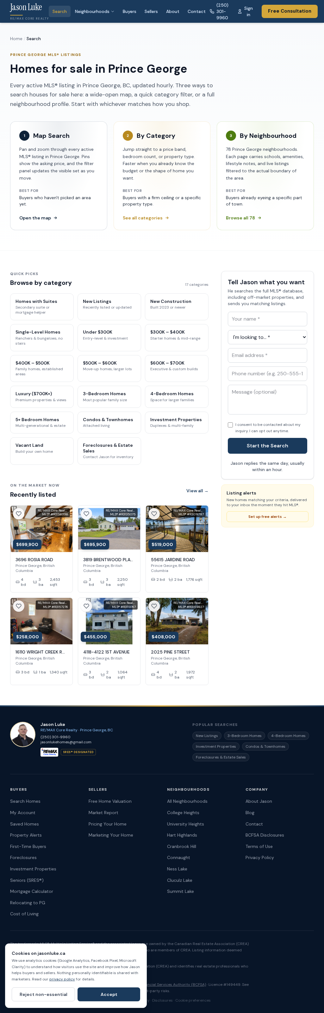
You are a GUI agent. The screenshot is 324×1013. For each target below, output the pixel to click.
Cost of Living (24, 914)
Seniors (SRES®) (27, 880)
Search (60, 11)
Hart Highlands (182, 835)
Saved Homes (24, 824)
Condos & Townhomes (265, 746)
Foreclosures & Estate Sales (221, 757)
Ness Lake (177, 869)
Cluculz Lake (179, 880)
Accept (109, 994)
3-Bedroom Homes (244, 735)
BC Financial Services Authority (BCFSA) (170, 984)
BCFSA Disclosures (265, 835)
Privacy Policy (260, 857)
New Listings (207, 735)
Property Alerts (26, 835)
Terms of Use (259, 846)
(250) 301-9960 (222, 11)
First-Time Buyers (28, 846)
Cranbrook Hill (181, 846)
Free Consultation (289, 11)
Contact (197, 11)
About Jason (259, 801)
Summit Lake (180, 891)
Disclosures (162, 1000)
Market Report (103, 812)
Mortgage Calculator (31, 891)
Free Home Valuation (110, 801)
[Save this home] (18, 513)
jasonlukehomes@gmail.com (65, 742)
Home (16, 38)
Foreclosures (23, 857)
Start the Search (267, 445)
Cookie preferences (193, 1000)
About (172, 11)
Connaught (178, 857)
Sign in (248, 11)
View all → (197, 491)
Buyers (129, 11)
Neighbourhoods (92, 11)
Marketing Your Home (111, 835)
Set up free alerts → (267, 516)
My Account (22, 812)
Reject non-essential (43, 994)
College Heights (183, 812)
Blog (250, 812)
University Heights (185, 824)
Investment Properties (216, 746)
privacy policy (62, 979)
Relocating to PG (27, 903)
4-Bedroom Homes (288, 735)
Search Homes (25, 801)
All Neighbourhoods (187, 801)
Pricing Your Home (108, 824)
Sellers (151, 11)
